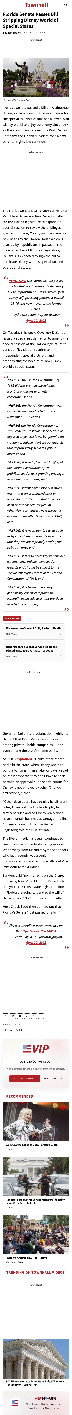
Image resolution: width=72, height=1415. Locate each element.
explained (24, 759)
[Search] (66, 5)
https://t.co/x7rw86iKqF (38, 931)
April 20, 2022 (36, 320)
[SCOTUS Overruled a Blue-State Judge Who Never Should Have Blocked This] (36, 1358)
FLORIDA (7, 1030)
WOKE (19, 1030)
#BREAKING (17, 280)
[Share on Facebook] (20, 1016)
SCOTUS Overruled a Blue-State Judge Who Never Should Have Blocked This (36, 1383)
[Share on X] (5, 1016)
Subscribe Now (53, 1078)
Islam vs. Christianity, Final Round (26, 1258)
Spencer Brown (12, 33)
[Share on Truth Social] (13, 1016)
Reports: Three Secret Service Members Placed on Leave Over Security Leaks (35, 1201)
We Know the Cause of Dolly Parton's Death (32, 1145)
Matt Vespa (11, 1149)
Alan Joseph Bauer (14, 1262)
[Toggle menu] (6, 4)
